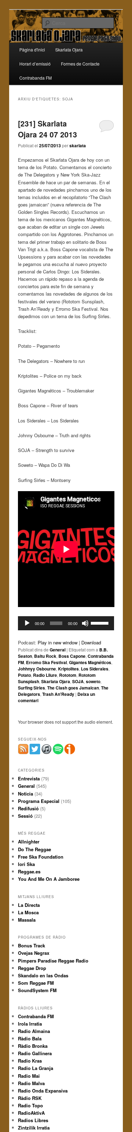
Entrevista (29, 778)
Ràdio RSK (30, 1098)
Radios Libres (33, 1120)
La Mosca (28, 912)
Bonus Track (31, 945)
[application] (66, 623)
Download (91, 642)
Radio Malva (31, 1083)
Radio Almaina (34, 1031)
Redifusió (28, 808)
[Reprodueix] (27, 623)
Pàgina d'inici (32, 49)
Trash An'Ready (58, 694)
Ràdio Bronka (33, 1046)
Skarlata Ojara (69, 49)
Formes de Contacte (80, 64)
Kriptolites (68, 669)
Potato (24, 675)
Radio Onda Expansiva (43, 1090)
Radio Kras (30, 1060)
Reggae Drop (32, 968)
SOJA (78, 681)
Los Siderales (94, 669)
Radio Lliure (45, 675)
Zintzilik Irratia (34, 1127)
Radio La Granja (35, 1068)
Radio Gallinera (35, 1053)
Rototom (67, 675)
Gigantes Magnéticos (90, 662)
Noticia (25, 793)
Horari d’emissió (35, 64)
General (57, 650)
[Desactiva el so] (85, 623)
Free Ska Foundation (40, 856)
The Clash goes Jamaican (73, 688)
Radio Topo (30, 1105)
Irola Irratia (30, 1023)
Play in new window (57, 642)
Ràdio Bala (30, 1038)
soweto (93, 681)
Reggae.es (29, 871)
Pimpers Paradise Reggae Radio (53, 960)
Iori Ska (26, 864)
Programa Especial (38, 801)
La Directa (29, 905)
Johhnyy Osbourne (37, 669)
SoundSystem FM (37, 990)
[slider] (101, 622)
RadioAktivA (31, 1112)
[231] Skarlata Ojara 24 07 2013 (47, 129)
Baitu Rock (45, 656)
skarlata (77, 145)
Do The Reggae (34, 849)
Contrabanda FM (35, 78)
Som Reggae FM (36, 982)
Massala (27, 919)
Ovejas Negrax (33, 952)
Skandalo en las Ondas (43, 975)
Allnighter (28, 841)
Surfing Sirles (31, 688)
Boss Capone (72, 656)
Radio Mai (29, 1075)
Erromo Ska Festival (46, 662)
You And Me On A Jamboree (49, 879)
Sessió (25, 815)
